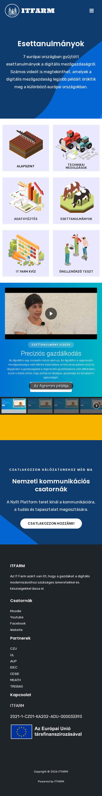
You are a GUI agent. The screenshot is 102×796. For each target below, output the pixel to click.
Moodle (15, 611)
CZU (13, 648)
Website (16, 630)
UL (12, 655)
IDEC (13, 667)
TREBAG (16, 686)
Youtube (17, 617)
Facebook (18, 623)
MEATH (15, 680)
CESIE (14, 674)
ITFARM (17, 705)
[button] (13, 405)
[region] (51, 349)
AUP (13, 661)
